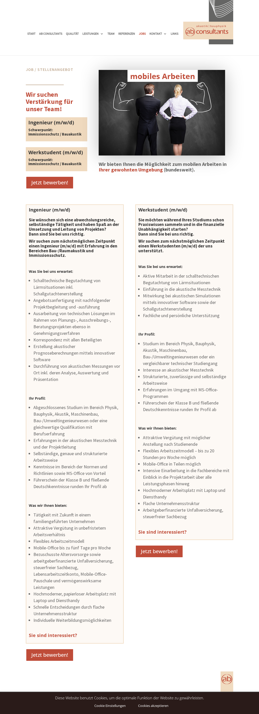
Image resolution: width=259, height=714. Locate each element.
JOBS (142, 33)
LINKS (174, 33)
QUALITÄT (72, 33)
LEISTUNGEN (90, 33)
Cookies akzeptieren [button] (153, 705)
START (31, 33)
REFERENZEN (126, 33)
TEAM (111, 33)
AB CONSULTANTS (50, 33)
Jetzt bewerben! (49, 182)
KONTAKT (155, 33)
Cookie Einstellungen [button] (110, 705)
